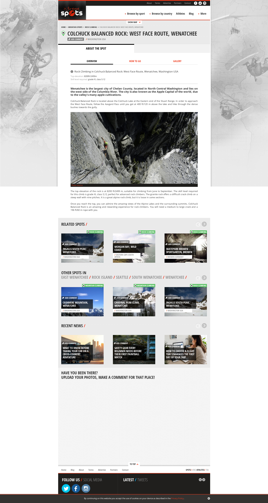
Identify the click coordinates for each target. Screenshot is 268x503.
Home (63, 27)
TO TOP (133, 464)
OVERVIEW (92, 61)
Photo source (77, 185)
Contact (187, 3)
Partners (177, 3)
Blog (191, 13)
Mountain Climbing (94, 285)
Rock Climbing (91, 27)
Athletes (180, 13)
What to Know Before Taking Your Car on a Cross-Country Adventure (76, 352)
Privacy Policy (177, 498)
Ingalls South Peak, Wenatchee (74, 250)
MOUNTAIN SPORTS (75, 27)
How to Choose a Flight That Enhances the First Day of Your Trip (180, 354)
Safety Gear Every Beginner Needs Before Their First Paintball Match (128, 352)
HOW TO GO (135, 61)
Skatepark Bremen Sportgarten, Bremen (179, 250)
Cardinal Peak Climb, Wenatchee (127, 304)
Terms (157, 3)
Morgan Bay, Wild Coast (125, 248)
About (149, 3)
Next (204, 224)
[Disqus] (134, 423)
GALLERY (177, 61)
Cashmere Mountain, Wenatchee (75, 304)
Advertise (167, 3)
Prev (198, 224)
